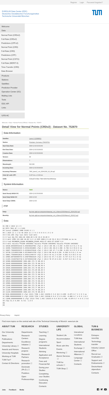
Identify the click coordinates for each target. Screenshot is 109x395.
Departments (7, 342)
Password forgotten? (95, 2)
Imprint (16, 315)
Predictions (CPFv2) (9, 43)
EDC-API (5, 104)
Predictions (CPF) (8, 55)
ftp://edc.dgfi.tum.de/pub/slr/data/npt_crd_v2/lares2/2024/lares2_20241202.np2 (54, 211)
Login (82, 2)
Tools (4, 100)
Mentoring (60, 352)
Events (59, 349)
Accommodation (63, 339)
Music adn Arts (62, 346)
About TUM (8, 326)
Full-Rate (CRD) (8, 51)
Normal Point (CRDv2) (10, 35)
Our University (8, 332)
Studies (43, 326)
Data (4, 30)
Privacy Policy (5, 315)
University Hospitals (10, 353)
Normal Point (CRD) (9, 47)
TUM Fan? (6, 360)
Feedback (12, 390)
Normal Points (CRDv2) (20, 122)
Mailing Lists (7, 96)
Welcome (5, 26)
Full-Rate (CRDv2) (9, 39)
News (4, 335)
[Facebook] (98, 389)
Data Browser (7, 71)
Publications (7, 339)
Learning (42, 335)
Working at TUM (9, 356)
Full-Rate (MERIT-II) (9, 63)
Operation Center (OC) (11, 92)
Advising (42, 351)
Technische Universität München (15, 16)
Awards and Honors (10, 349)
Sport (58, 342)
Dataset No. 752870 (35, 122)
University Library (9, 346)
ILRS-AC (5, 115)
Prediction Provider (10, 88)
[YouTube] (105, 389)
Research (28, 326)
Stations (5, 80)
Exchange (78, 348)
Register (73, 2)
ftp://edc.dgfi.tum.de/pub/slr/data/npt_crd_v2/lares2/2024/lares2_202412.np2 (53, 215)
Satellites (5, 84)
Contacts (42, 386)
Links (4, 108)
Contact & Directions (10, 363)
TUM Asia (78, 338)
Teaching (43, 332)
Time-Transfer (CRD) (10, 67)
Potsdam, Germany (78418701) (39, 142)
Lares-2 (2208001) (35, 138)
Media (22, 390)
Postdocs (25, 373)
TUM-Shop (61, 368)
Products (5, 76)
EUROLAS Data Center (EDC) (14, 11)
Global (78, 326)
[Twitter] (101, 389)
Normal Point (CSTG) (10, 59)
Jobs (4, 390)
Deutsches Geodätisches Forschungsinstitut (20, 14)
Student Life (61, 335)
